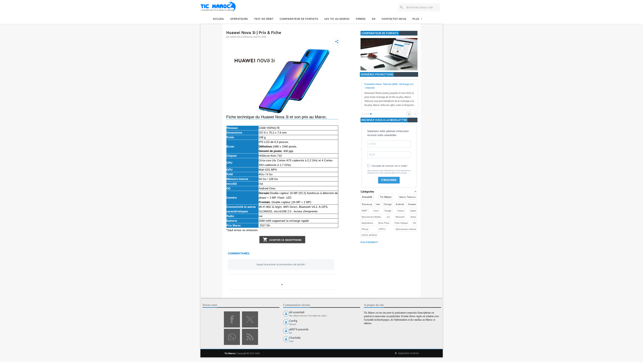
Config (293, 320)
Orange (388, 204)
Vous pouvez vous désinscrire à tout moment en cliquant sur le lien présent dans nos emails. (389, 171)
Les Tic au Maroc (337, 18)
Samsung (367, 204)
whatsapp (232, 337)
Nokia (413, 216)
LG (388, 216)
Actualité (367, 197)
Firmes (361, 18)
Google (387, 210)
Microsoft (400, 216)
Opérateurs (239, 18)
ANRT (364, 210)
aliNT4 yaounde (298, 329)
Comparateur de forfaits (299, 18)
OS (374, 18)
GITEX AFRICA (369, 235)
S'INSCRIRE (389, 180)
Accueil (218, 18)
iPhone (365, 229)
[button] (336, 41)
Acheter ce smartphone (285, 240)
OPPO (382, 229)
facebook (232, 319)
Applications (367, 222)
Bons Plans (383, 222)
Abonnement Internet (406, 229)
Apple (413, 210)
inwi (378, 204)
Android (400, 204)
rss (250, 337)
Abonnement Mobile (371, 216)
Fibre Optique (401, 222)
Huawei (412, 204)
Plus (415, 18)
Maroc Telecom (407, 197)
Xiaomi (401, 210)
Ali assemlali (296, 312)
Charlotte (295, 337)
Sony (376, 210)
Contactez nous (394, 18)
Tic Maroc (386, 197)
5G (414, 222)
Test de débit (264, 18)
